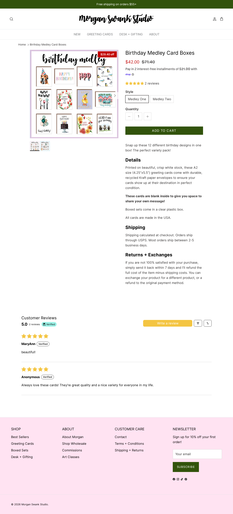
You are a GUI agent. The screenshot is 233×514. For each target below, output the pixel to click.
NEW (77, 34)
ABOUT (154, 34)
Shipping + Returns (129, 450)
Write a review (167, 323)
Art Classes (70, 457)
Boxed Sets (19, 450)
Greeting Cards (22, 444)
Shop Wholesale (74, 444)
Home (22, 44)
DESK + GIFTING (131, 34)
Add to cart (164, 131)
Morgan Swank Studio (34, 504)
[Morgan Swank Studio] (116, 19)
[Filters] (198, 323)
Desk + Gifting (22, 457)
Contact (121, 437)
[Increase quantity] (147, 116)
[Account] (214, 19)
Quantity (132, 109)
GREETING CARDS (100, 34)
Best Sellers (20, 437)
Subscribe (186, 466)
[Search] (11, 19)
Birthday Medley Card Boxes (48, 44)
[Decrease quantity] (129, 116)
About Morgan (73, 437)
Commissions (72, 450)
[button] (135, 83)
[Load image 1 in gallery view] (74, 94)
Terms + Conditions (129, 444)
